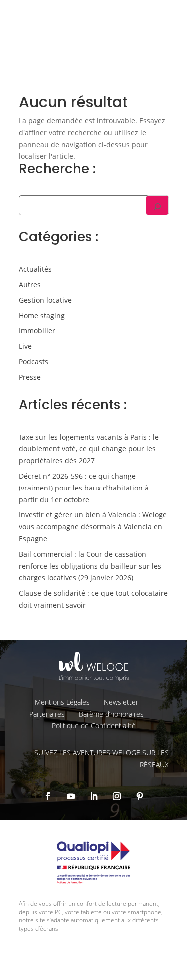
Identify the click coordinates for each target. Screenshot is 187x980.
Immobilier (37, 330)
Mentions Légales (62, 702)
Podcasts (33, 361)
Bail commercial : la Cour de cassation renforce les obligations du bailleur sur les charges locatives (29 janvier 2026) (90, 566)
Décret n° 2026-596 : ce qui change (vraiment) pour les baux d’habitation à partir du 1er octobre (84, 487)
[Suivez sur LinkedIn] (94, 796)
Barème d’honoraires (111, 714)
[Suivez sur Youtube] (71, 796)
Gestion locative (45, 300)
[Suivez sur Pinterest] (140, 796)
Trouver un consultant (134, 117)
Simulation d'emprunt (63, 83)
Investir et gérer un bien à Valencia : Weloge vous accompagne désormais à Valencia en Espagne (93, 526)
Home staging (42, 315)
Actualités (35, 269)
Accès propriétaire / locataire (125, 137)
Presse (30, 377)
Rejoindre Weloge (56, 110)
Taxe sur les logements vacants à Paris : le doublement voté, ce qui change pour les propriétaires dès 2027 (89, 449)
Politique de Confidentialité (94, 725)
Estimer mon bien (141, 83)
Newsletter (121, 702)
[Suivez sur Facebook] (48, 796)
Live (25, 346)
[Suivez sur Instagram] (117, 796)
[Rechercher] (157, 205)
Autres (30, 284)
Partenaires (47, 714)
